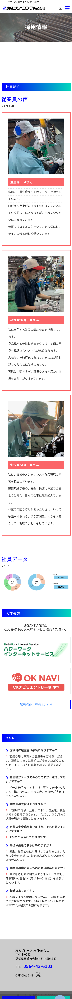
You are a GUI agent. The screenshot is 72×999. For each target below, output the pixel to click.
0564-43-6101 (38, 966)
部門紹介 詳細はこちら (36, 704)
